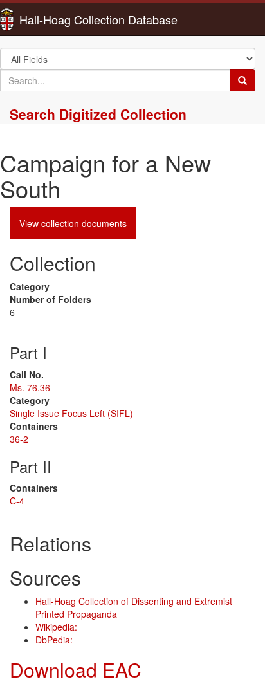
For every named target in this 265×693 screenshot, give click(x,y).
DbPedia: (54, 639)
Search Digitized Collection (98, 114)
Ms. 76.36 (30, 387)
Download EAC (76, 669)
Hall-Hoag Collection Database (57, 19)
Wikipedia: (56, 626)
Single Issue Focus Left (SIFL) (71, 413)
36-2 (19, 438)
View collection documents (73, 223)
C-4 (17, 500)
